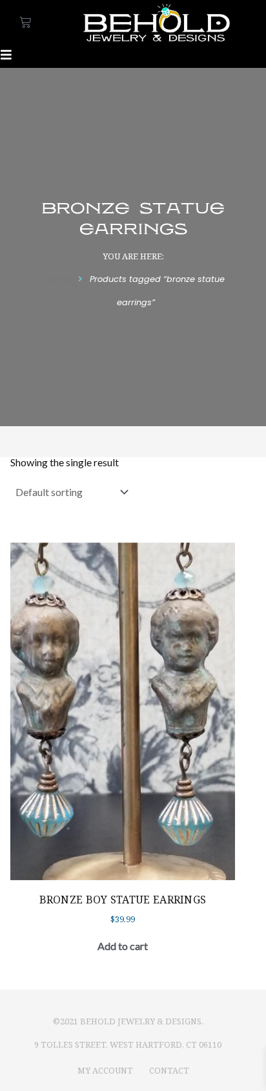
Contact (169, 1070)
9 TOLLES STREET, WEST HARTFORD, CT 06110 (127, 1044)
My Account (105, 1070)
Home (58, 279)
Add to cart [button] (122, 946)
